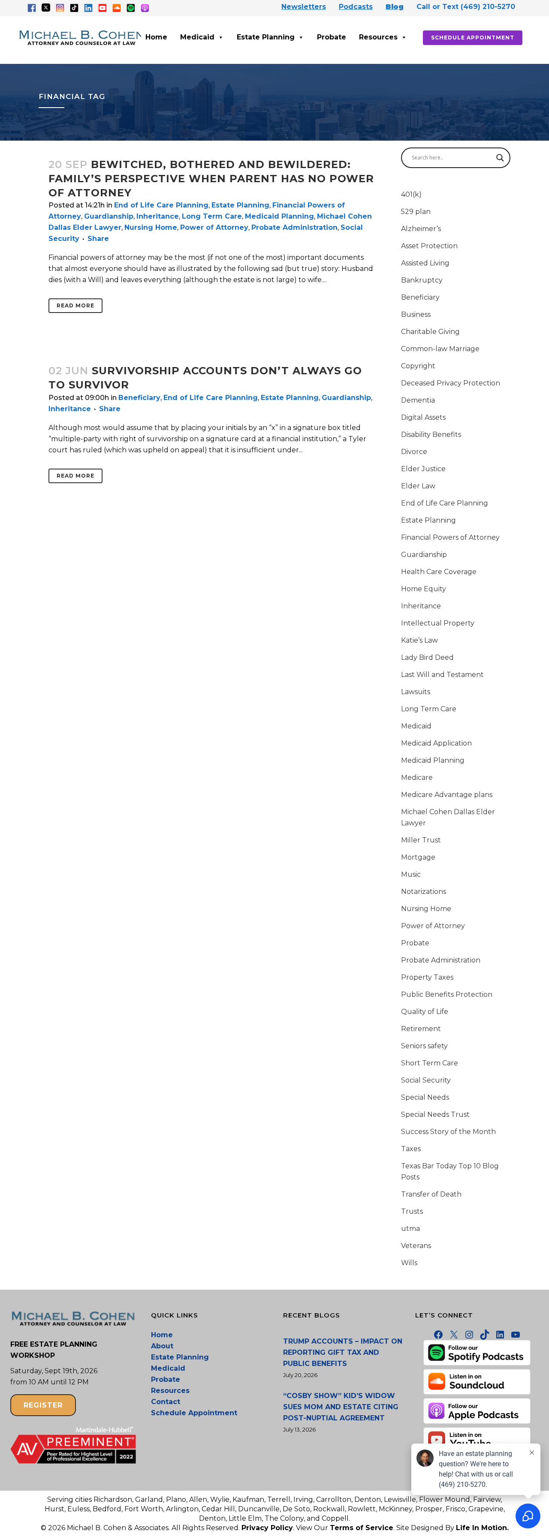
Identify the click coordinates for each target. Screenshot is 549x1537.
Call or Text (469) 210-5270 (465, 7)
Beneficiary (139, 398)
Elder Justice (423, 469)
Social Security (426, 1080)
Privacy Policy (267, 1528)
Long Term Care (212, 216)
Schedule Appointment (472, 37)
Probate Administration (294, 227)
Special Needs (425, 1097)
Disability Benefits (431, 434)
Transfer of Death (431, 1194)
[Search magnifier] (500, 158)
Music (411, 874)
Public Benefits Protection (446, 994)
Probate (331, 37)
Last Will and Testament (442, 675)
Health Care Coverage (439, 572)
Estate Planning (266, 37)
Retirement (421, 1029)
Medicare (417, 777)
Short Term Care (429, 1063)
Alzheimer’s (421, 229)
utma (410, 1228)
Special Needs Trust (435, 1114)
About (162, 1346)
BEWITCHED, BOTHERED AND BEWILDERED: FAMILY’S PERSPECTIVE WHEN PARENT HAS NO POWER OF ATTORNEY (211, 178)
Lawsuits (415, 692)
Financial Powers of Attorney (450, 537)
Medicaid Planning (279, 216)
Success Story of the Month (448, 1132)
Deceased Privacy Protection (450, 383)
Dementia (418, 400)
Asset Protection (429, 246)
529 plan (416, 212)
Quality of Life (424, 1012)
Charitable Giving (430, 332)
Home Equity (423, 589)
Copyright (418, 366)
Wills (409, 1263)
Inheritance (157, 216)
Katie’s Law (419, 640)
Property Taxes (427, 977)
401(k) (411, 194)
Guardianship (108, 216)
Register (43, 1405)
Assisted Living (425, 263)
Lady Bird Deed (427, 657)
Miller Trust (421, 840)
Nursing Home (150, 227)
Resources (378, 37)
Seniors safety (424, 1046)
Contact (165, 1402)
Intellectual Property (437, 623)
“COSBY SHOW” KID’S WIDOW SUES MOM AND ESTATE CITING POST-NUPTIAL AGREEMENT (340, 1407)
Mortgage (418, 857)
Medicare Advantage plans (446, 795)
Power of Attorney (214, 227)
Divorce (414, 452)
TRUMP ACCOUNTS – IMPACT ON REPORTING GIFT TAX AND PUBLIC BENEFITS (342, 1352)
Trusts (412, 1211)
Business (416, 314)
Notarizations (423, 891)
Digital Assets (423, 417)
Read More (75, 305)
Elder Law (418, 486)
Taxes (411, 1149)
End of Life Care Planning (161, 205)
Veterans (416, 1246)
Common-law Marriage (440, 349)
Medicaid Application (436, 743)
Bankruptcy (422, 280)
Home (156, 37)
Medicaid (197, 37)
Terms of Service (361, 1528)
